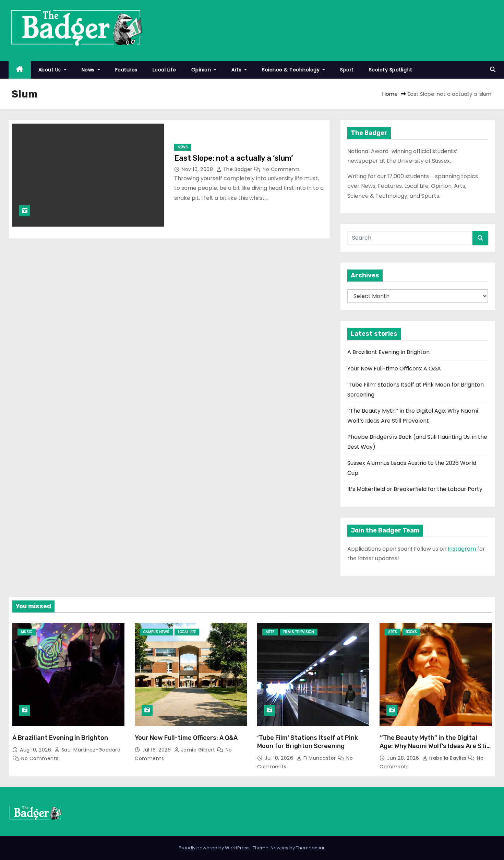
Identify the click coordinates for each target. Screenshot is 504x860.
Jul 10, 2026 (280, 758)
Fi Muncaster (319, 758)
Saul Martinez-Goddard (90, 749)
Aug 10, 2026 (36, 749)
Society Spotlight (390, 69)
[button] (492, 69)
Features (126, 69)
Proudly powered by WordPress (215, 848)
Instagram (462, 549)
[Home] (20, 70)
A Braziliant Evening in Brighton (388, 352)
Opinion (202, 69)
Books (411, 631)
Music (26, 631)
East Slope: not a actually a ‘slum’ (233, 158)
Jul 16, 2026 (157, 749)
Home (390, 94)
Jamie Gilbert (198, 749)
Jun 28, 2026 (404, 758)
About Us (50, 69)
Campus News (156, 631)
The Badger (237, 169)
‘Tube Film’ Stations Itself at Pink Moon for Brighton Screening (307, 742)
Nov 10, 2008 (198, 169)
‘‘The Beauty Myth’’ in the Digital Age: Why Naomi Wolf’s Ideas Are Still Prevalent (435, 746)
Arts (237, 69)
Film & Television (298, 631)
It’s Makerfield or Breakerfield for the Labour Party (414, 489)
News (89, 69)
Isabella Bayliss (448, 758)
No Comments (281, 169)
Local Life (164, 69)
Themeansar (310, 848)
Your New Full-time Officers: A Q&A (394, 368)
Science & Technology (291, 69)
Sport (347, 69)
